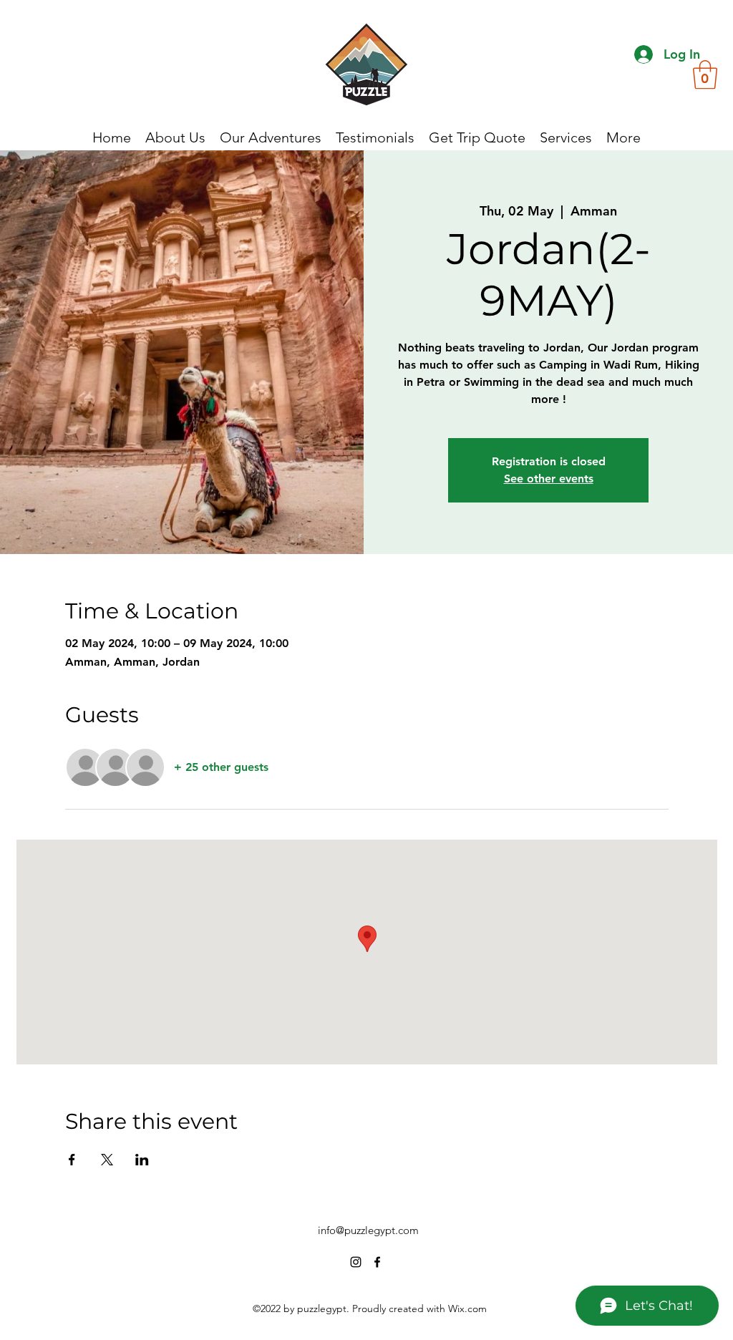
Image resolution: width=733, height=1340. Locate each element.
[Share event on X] (107, 1159)
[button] (705, 74)
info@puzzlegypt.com (368, 1230)
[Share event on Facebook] (72, 1159)
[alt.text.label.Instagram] (356, 1262)
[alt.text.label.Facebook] (377, 1262)
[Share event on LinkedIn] (142, 1159)
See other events (548, 478)
